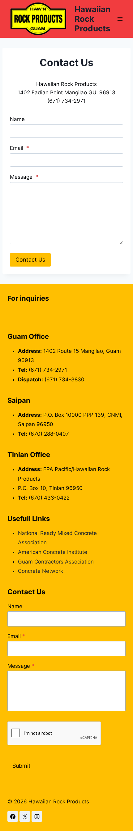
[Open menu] (120, 19)
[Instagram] (37, 816)
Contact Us (30, 259)
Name (17, 119)
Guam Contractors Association (56, 562)
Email (19, 148)
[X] (24, 816)
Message (24, 177)
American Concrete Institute (52, 552)
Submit (21, 765)
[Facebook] (12, 816)
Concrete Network (40, 571)
